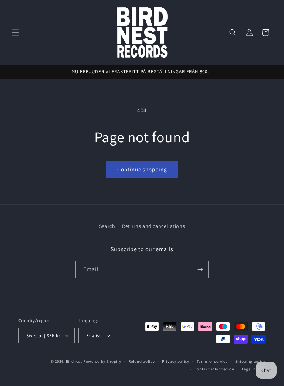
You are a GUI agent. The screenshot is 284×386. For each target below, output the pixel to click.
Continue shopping (142, 169)
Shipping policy (250, 361)
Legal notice (254, 369)
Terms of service (212, 361)
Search (107, 226)
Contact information (214, 369)
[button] (15, 32)
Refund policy (141, 361)
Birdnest (74, 361)
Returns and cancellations (153, 226)
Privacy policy (175, 361)
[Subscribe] (200, 269)
